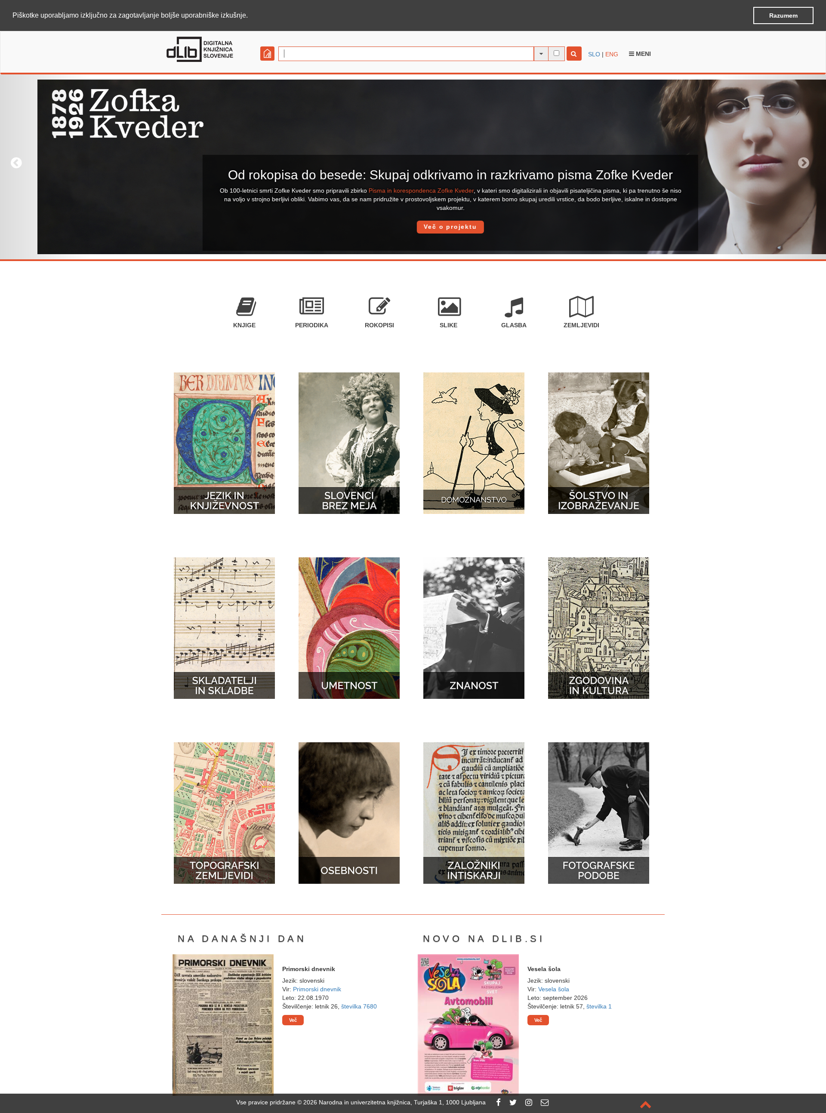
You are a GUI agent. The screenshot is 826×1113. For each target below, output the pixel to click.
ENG (611, 54)
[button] (251, 16)
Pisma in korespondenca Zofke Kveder (383, 190)
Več (293, 1020)
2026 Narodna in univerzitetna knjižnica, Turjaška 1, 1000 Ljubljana (394, 1102)
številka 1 (599, 1006)
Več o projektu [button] (412, 226)
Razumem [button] (783, 15)
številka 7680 (359, 1006)
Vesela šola (553, 989)
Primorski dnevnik (317, 989)
